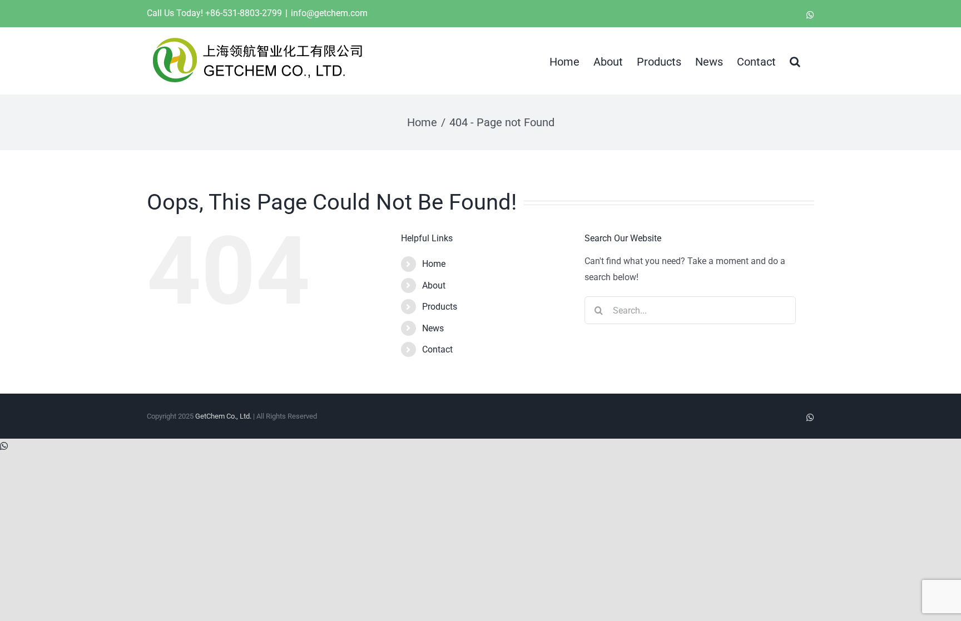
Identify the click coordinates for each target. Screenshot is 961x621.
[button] (795, 60)
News (433, 328)
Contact (437, 349)
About (433, 285)
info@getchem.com (329, 13)
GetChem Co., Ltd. (223, 416)
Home (433, 264)
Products (439, 306)
